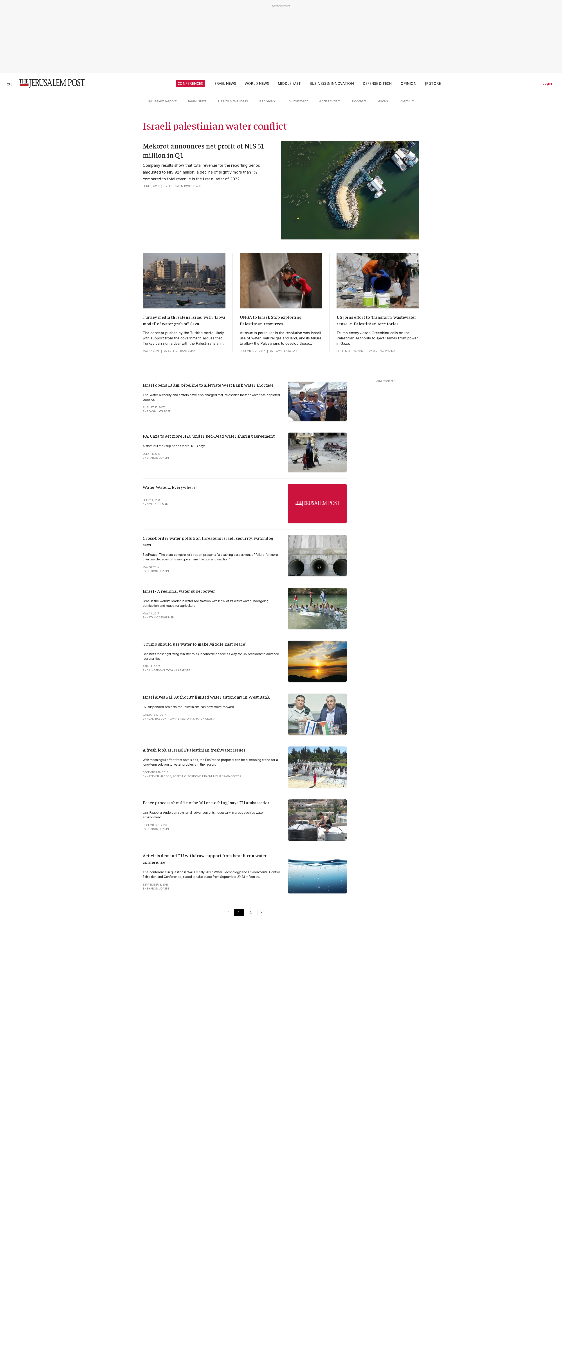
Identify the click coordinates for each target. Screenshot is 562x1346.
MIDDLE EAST (289, 83)
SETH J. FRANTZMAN (182, 350)
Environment (297, 101)
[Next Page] (261, 912)
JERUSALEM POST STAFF (184, 186)
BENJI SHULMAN (157, 504)
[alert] (39, 1295)
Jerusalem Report (162, 101)
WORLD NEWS (257, 83)
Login (547, 83)
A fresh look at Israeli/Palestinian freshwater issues (194, 749)
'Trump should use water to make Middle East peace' (194, 644)
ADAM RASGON (157, 718)
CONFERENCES (190, 83)
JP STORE (433, 83)
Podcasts (359, 101)
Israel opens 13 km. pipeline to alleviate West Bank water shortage (208, 385)
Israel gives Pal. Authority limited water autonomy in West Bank (206, 696)
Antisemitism (329, 101)
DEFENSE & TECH (377, 83)
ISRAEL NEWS (224, 83)
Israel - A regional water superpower (179, 591)
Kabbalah (267, 101)
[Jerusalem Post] (49, 83)
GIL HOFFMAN (156, 670)
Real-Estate (197, 101)
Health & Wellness (233, 101)
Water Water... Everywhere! (169, 487)
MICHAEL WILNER (384, 350)
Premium (407, 101)
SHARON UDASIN (158, 457)
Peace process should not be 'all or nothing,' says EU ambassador (206, 802)
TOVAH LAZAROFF (286, 350)
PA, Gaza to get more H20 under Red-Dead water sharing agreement (209, 435)
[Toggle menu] (9, 83)
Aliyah (383, 101)
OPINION (408, 83)
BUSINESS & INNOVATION (332, 83)
